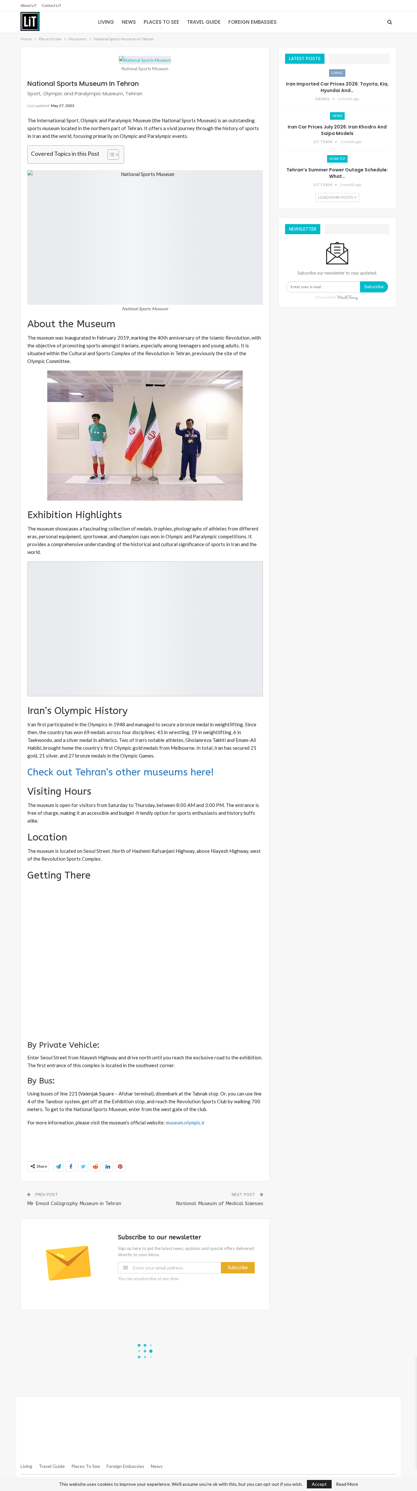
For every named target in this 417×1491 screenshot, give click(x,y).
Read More (347, 1484)
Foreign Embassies (252, 22)
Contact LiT (51, 5)
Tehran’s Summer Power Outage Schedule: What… (337, 173)
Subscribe (238, 1267)
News (129, 22)
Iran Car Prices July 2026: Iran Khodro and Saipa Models (337, 130)
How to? (337, 158)
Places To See (85, 1466)
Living (106, 22)
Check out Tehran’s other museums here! (120, 772)
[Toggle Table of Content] (110, 154)
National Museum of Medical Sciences (219, 1203)
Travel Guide (204, 22)
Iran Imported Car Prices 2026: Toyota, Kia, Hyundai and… (337, 87)
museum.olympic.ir (185, 1122)
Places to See (161, 22)
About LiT (29, 5)
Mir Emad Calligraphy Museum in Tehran (75, 1203)
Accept (319, 1484)
